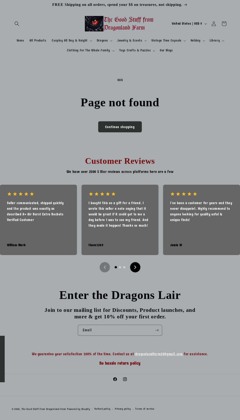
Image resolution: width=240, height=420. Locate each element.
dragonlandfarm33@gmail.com (159, 354)
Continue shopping (120, 127)
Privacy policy (123, 408)
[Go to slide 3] (124, 267)
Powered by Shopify (78, 409)
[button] (17, 24)
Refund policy (102, 408)
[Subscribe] (157, 330)
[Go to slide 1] (116, 267)
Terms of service (144, 408)
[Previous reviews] (105, 267)
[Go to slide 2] (120, 267)
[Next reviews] (135, 267)
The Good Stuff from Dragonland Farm (44, 409)
